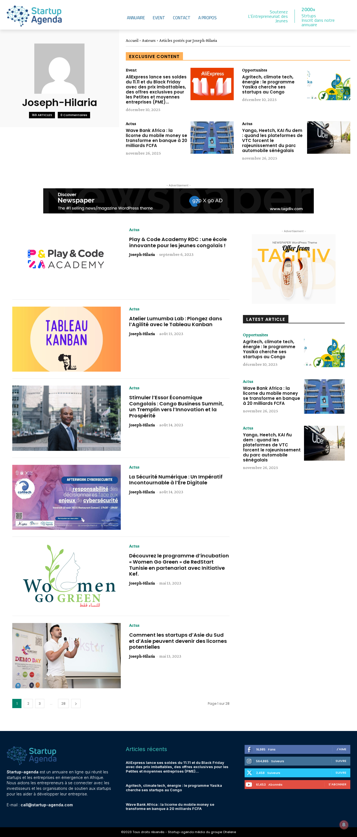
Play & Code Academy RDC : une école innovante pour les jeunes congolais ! (178, 242)
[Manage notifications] (343, 824)
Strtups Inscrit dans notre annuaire (318, 20)
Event (131, 70)
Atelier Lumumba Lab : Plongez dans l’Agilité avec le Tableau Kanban (175, 321)
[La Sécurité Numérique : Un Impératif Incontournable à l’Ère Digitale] (66, 497)
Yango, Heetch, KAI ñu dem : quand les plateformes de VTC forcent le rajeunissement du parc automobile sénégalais (272, 140)
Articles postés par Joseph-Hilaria (188, 40)
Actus (131, 123)
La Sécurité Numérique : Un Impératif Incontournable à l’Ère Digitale (176, 479)
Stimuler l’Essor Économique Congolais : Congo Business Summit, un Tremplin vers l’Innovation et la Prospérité (176, 406)
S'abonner (337, 784)
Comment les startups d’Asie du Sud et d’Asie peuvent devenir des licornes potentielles (178, 640)
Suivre (341, 761)
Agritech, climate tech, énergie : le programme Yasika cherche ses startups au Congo (268, 84)
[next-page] (76, 703)
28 (63, 703)
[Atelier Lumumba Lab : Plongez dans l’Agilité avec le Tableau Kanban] (66, 339)
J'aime (341, 749)
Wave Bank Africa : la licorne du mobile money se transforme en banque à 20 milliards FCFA (156, 138)
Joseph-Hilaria (142, 254)
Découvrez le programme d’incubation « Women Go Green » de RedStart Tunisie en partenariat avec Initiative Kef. (179, 564)
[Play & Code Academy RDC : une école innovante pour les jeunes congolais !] (66, 260)
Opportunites (254, 70)
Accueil (132, 40)
